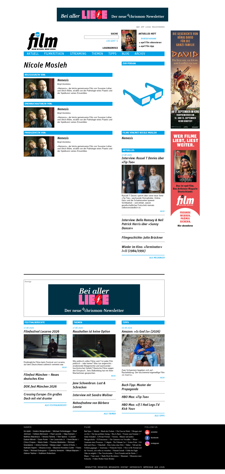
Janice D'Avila (69, 445)
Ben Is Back (116, 434)
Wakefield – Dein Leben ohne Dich (111, 445)
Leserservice (110, 48)
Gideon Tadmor (30, 453)
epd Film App (147, 46)
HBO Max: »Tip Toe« (135, 397)
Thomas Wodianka (58, 442)
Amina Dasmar (42, 445)
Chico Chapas (30, 442)
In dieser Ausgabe (148, 39)
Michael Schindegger (62, 431)
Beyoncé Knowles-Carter (63, 448)
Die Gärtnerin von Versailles (120, 439)
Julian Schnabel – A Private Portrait (97, 437)
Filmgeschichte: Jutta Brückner (142, 237)
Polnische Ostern (116, 448)
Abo (138, 27)
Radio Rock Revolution (110, 456)
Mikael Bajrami (72, 450)
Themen (97, 53)
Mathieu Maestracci (32, 437)
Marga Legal (55, 445)
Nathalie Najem (30, 448)
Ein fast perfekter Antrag (101, 434)
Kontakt (124, 467)
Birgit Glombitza (64, 84)
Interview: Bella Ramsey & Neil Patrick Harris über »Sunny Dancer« (142, 224)
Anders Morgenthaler (42, 431)
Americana (103, 448)
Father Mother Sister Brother (103, 459)
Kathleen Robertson (47, 453)
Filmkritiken (54, 53)
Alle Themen (110, 414)
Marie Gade (43, 442)
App (142, 27)
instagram (155, 443)
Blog (125, 53)
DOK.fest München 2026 (40, 386)
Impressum (148, 467)
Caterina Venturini (56, 450)
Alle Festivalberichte (56, 405)
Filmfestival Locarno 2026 (41, 331)
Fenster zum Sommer (131, 434)
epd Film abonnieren (151, 42)
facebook (154, 438)
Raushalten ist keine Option (91, 331)
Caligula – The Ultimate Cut (115, 442)
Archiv (140, 53)
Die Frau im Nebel (123, 431)
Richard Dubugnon (39, 450)
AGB (156, 467)
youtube (154, 432)
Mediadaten (114, 467)
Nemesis (63, 80)
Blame (86, 456)
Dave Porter (43, 439)
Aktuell (33, 53)
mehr (162, 211)
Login (148, 27)
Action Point (132, 442)
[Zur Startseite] (42, 49)
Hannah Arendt (118, 450)
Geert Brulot (72, 439)
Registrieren (158, 27)
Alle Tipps (160, 416)
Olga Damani (69, 434)
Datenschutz (136, 467)
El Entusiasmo (102, 439)
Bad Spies (88, 431)
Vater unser (95, 456)
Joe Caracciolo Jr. (57, 439)
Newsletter (90, 467)
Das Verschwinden (105, 453)
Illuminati (124, 456)
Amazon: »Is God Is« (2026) (141, 331)
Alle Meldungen (157, 258)
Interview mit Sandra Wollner (93, 395)
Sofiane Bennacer (40, 434)
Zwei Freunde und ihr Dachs (125, 453)
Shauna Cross (45, 448)
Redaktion (102, 467)
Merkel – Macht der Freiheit (104, 431)
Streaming (78, 53)
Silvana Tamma (48, 437)
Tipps (112, 53)
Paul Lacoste (56, 434)
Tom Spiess (62, 437)
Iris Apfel (27, 431)
